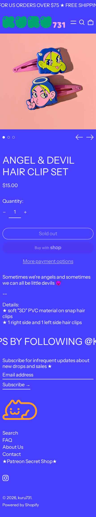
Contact (11, 454)
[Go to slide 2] (8, 137)
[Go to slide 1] (3, 137)
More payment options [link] (48, 261)
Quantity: (12, 201)
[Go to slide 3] (13, 137)
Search (10, 433)
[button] (82, 22)
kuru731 (24, 497)
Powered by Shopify (20, 504)
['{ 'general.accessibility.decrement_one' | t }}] (4, 212)
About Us (12, 447)
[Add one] (25, 212)
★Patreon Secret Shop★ (29, 461)
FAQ (7, 440)
